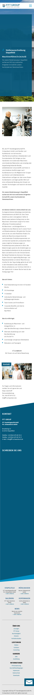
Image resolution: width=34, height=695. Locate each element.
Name (5, 471)
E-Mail (5, 519)
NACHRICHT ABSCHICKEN (13, 570)
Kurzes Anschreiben (10, 548)
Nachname (6, 486)
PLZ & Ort (6, 510)
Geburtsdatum (8, 491)
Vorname (5, 479)
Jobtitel (5, 457)
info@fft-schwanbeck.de (15, 439)
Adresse (5, 500)
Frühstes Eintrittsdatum (11, 538)
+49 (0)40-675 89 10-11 (15, 437)
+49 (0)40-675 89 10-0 (14, 435)
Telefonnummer (8, 529)
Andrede (6, 466)
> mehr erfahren (9, 593)
